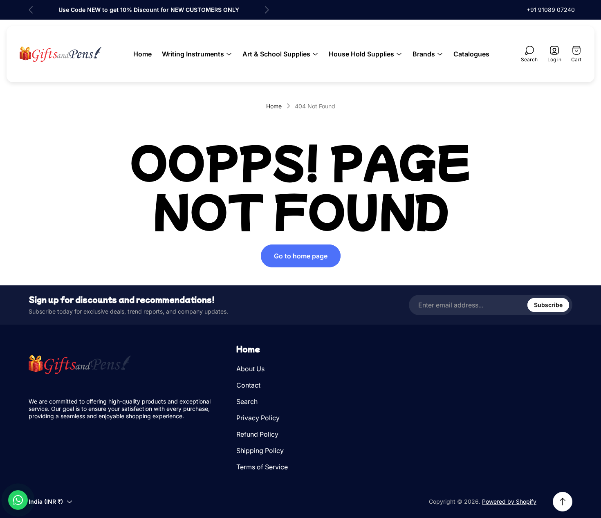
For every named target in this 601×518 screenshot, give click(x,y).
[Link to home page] (80, 364)
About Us (250, 369)
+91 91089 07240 (551, 9)
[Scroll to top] (562, 501)
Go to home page (300, 256)
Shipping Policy (260, 450)
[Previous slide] (31, 10)
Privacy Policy (258, 418)
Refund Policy (257, 434)
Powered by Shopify (509, 501)
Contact (248, 385)
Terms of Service (262, 467)
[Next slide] (266, 10)
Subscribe (548, 304)
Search (247, 401)
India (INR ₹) (46, 501)
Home (274, 106)
